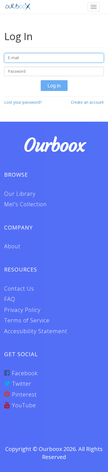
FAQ (9, 299)
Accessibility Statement (35, 331)
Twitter (21, 383)
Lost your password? (23, 102)
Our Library (19, 193)
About (12, 246)
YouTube (23, 405)
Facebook (24, 373)
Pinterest (23, 394)
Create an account (87, 102)
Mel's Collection (25, 204)
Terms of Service (27, 320)
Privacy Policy (22, 310)
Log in (54, 85)
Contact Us (19, 288)
